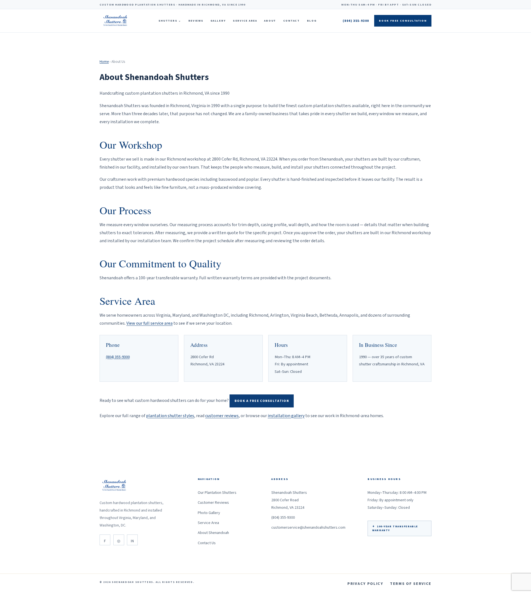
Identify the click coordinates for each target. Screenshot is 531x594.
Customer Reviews (213, 502)
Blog (312, 21)
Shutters (169, 21)
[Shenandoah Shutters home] (116, 20)
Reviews (196, 21)
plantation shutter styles (170, 416)
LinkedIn (132, 539)
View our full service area (149, 323)
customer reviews (222, 416)
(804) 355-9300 (356, 21)
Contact (291, 21)
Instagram (118, 539)
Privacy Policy (365, 584)
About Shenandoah (213, 533)
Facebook (105, 539)
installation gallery (286, 416)
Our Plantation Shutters (217, 492)
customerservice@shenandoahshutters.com (308, 527)
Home (104, 61)
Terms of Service (410, 584)
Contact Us (207, 543)
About (270, 21)
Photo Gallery (209, 513)
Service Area (245, 21)
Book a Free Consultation (262, 401)
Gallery (218, 21)
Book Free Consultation (402, 21)
